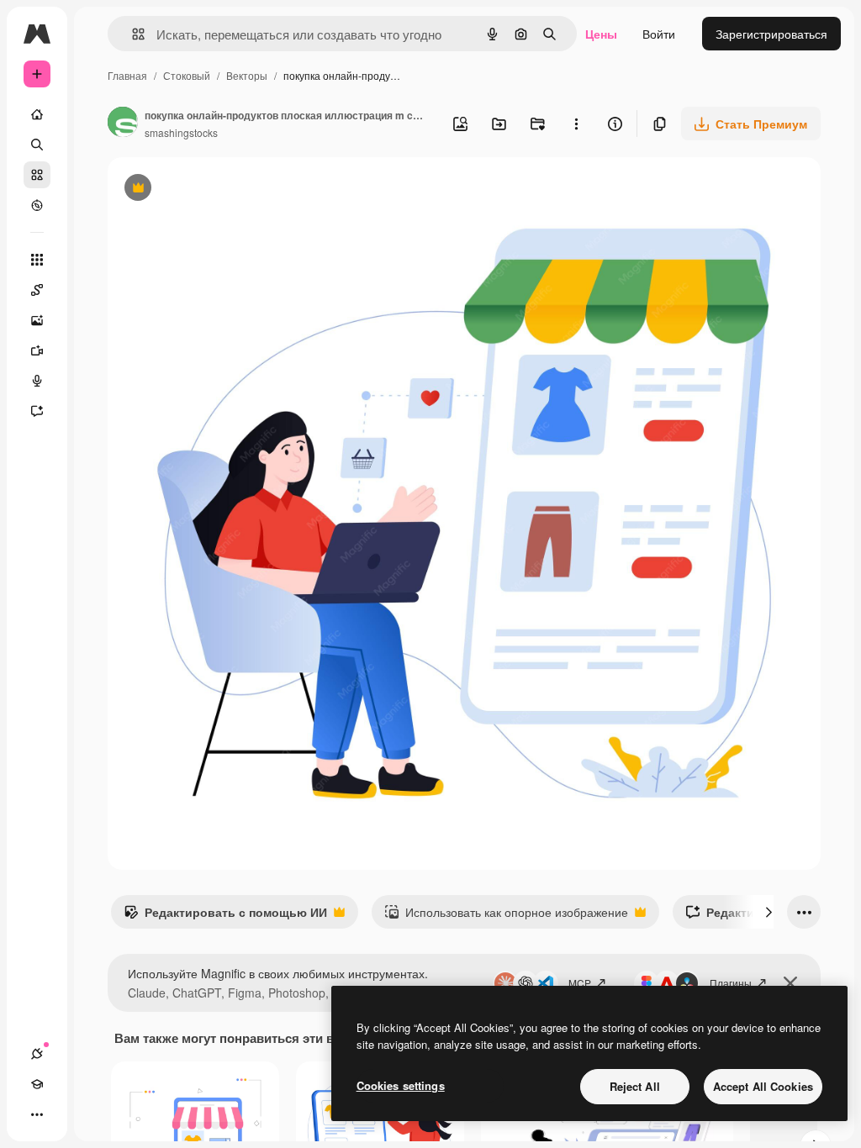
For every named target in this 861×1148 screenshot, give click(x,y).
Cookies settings (401, 1085)
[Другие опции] (576, 123)
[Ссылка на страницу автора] (123, 123)
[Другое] (37, 1114)
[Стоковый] (37, 174)
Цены (601, 33)
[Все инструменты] (37, 259)
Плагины (731, 983)
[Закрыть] (790, 983)
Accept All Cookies (763, 1086)
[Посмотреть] (37, 205)
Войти (658, 33)
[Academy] (37, 1084)
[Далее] (768, 912)
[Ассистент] (37, 411)
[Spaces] (37, 289)
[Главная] (37, 114)
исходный (220, 189)
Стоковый (186, 75)
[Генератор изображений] (37, 320)
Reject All (635, 1086)
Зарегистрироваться (771, 33)
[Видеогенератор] (37, 350)
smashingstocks (181, 132)
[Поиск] (37, 144)
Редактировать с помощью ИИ (225, 916)
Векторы (246, 75)
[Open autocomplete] (131, 34)
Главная (127, 75)
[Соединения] (37, 1053)
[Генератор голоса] (37, 380)
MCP (579, 983)
